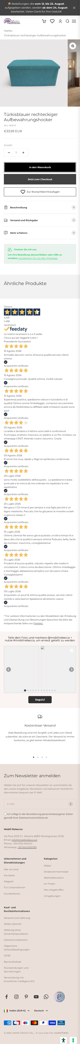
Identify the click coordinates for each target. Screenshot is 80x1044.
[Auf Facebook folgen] (6, 996)
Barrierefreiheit (12, 961)
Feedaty (38, 623)
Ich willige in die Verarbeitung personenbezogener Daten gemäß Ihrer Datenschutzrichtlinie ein (38, 816)
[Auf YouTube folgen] (36, 996)
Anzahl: (8, 145)
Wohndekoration (54, 877)
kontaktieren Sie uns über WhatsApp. (38, 258)
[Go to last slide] (8, 669)
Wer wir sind (11, 869)
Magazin (9, 881)
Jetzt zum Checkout (40, 179)
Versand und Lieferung (17, 917)
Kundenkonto (12, 893)
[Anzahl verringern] (9, 152)
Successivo (24, 341)
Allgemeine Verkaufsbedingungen (17, 947)
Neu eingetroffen (54, 889)
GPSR (7, 955)
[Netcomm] (59, 997)
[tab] (25, 690)
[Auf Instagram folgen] (16, 996)
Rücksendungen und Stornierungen (16, 969)
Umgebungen (52, 895)
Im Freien (49, 883)
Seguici (40, 699)
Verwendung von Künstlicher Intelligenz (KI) (19, 979)
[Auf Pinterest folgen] (26, 996)
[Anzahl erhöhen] (23, 152)
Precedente (10, 341)
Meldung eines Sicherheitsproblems (16, 931)
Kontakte (9, 875)
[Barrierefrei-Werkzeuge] (63, 1040)
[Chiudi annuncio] (74, 7)
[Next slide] (71, 669)
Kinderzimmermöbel (56, 871)
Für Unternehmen (14, 887)
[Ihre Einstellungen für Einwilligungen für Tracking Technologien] (73, 1040)
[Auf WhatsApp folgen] (46, 996)
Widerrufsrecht (13, 923)
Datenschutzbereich (16, 939)
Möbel (47, 865)
